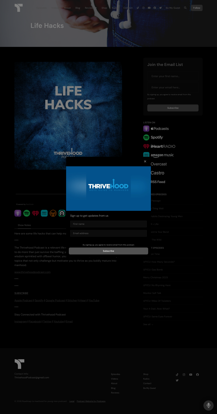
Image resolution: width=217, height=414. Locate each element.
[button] (145, 162)
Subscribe (108, 250)
